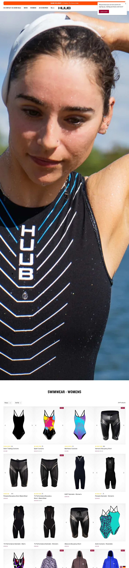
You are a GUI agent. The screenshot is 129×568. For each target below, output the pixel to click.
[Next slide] (32, 425)
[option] (124, 567)
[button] (18, 403)
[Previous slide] (5, 425)
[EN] (121, 567)
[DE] (124, 567)
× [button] (125, 4)
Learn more (103, 11)
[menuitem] (12, 8)
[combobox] (121, 567)
